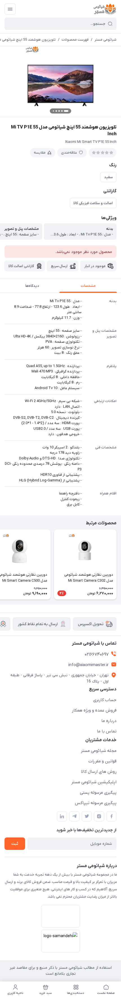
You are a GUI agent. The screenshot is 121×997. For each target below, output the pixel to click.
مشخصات (88, 285)
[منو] (10, 9)
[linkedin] (62, 816)
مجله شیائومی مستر (98, 751)
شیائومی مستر (105, 39)
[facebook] (111, 816)
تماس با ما (106, 731)
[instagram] (99, 816)
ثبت (14, 844)
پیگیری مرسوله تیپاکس (95, 803)
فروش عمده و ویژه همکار (94, 710)
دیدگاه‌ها (32, 285)
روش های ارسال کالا (98, 772)
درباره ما (108, 721)
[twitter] (87, 816)
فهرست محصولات (75, 39)
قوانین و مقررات (102, 761)
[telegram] (74, 816)
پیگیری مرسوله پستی (98, 792)
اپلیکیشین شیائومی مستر (93, 782)
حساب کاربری (104, 700)
